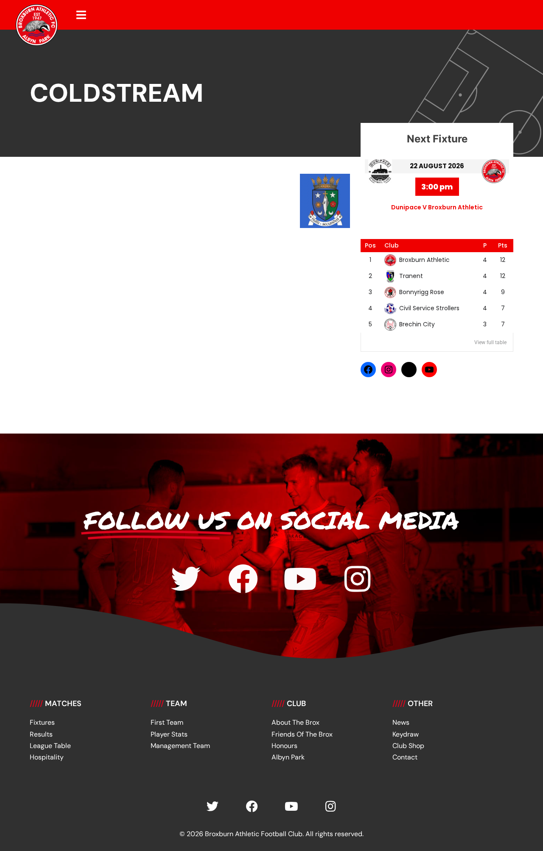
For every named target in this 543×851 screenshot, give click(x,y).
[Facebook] (368, 369)
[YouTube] (429, 369)
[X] (409, 369)
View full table (490, 342)
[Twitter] (186, 579)
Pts (502, 245)
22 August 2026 (437, 165)
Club (391, 245)
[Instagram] (388, 369)
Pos (370, 245)
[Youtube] (300, 579)
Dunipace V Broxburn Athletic (437, 207)
